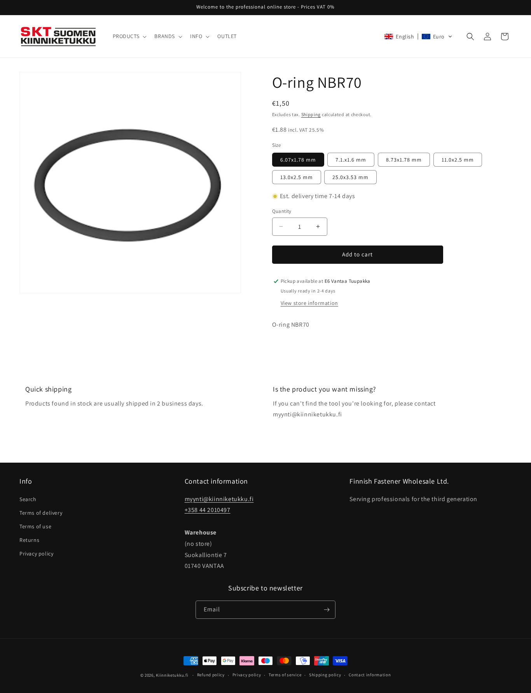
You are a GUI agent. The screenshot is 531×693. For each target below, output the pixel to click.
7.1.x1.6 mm (350, 159)
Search (28, 499)
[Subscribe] (326, 610)
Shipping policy (325, 674)
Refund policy (211, 674)
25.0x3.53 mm (350, 177)
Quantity (282, 211)
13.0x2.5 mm (296, 177)
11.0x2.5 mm (458, 159)
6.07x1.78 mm (298, 159)
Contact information (370, 674)
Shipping (311, 114)
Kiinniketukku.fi (172, 675)
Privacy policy (36, 553)
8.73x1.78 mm (404, 159)
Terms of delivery (40, 512)
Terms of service (285, 674)
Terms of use (35, 526)
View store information (309, 302)
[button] (129, 36)
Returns (29, 539)
